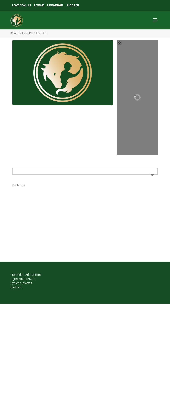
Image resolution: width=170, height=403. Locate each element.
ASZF (30, 279)
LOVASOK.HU (21, 5)
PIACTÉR (73, 5)
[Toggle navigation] (155, 19)
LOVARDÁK (55, 5)
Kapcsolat (16, 274)
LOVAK (39, 5)
